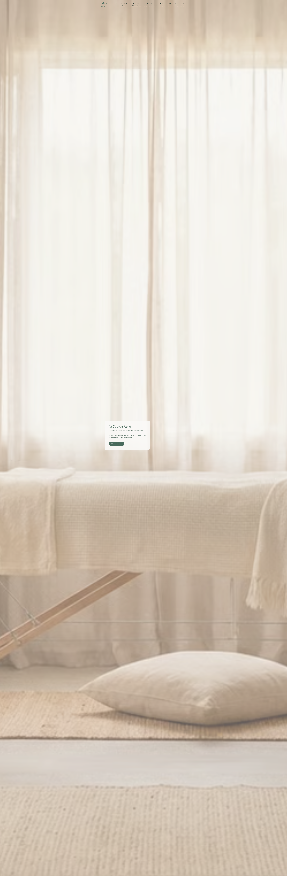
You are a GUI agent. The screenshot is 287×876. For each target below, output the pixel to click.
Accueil (115, 4)
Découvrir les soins (116, 444)
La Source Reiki (105, 5)
